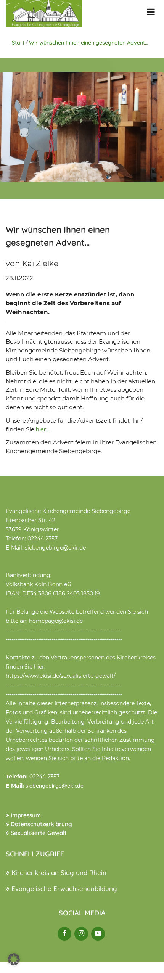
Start (18, 42)
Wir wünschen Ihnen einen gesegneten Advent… (88, 42)
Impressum (25, 815)
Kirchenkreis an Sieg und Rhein (58, 872)
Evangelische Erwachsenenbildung (63, 889)
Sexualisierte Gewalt (38, 832)
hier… (43, 429)
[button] (13, 959)
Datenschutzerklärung (40, 824)
